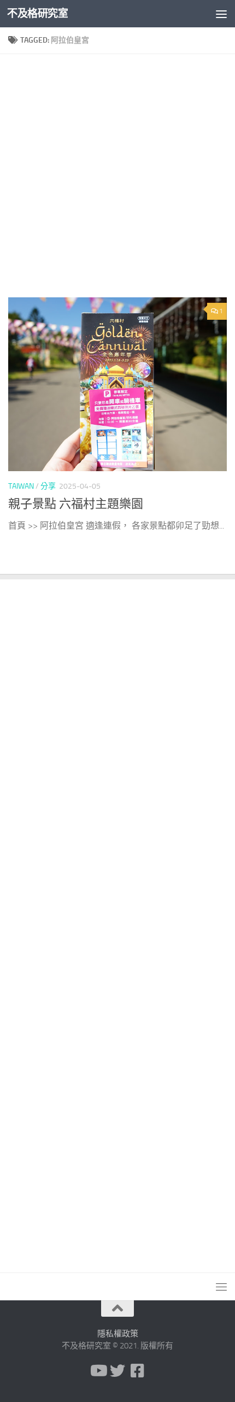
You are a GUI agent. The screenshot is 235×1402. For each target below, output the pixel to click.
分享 (48, 486)
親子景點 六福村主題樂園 (75, 504)
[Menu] (221, 13)
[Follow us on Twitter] (117, 1370)
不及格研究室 (37, 13)
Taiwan (21, 486)
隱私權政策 (117, 1334)
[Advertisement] (117, 179)
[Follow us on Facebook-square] (137, 1370)
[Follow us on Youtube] (97, 1370)
